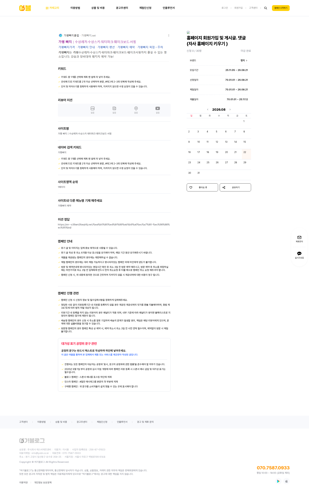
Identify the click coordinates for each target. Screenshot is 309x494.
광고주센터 (82, 421)
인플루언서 (122, 421)
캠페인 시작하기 (280, 8)
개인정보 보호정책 (43, 482)
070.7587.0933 (273, 468)
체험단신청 (102, 421)
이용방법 (41, 421)
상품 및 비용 (61, 421)
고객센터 (23, 421)
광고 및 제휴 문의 (145, 421)
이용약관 (23, 482)
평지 (243, 60)
